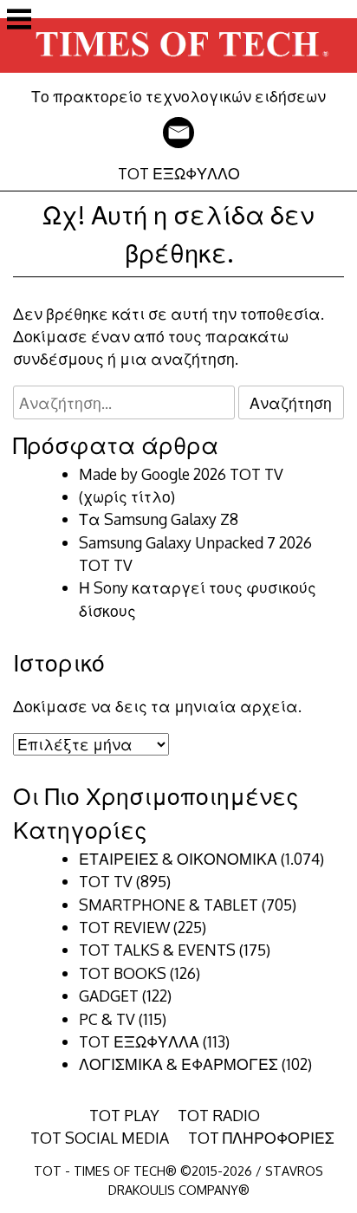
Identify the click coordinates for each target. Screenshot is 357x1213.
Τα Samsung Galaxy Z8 (158, 519)
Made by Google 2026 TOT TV (181, 473)
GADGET (109, 995)
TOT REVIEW (124, 927)
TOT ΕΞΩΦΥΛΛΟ (179, 173)
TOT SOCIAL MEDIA (99, 1137)
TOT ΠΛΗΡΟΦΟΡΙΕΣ (261, 1137)
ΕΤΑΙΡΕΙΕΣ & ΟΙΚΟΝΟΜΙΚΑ (178, 858)
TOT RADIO (219, 1115)
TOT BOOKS (122, 973)
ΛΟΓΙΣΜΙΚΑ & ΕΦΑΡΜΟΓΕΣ (178, 1064)
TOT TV (106, 881)
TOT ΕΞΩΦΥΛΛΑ (139, 1041)
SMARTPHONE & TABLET (168, 904)
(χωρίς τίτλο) (127, 496)
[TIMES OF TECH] (178, 74)
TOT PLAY (124, 1115)
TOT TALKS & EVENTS (157, 949)
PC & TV (107, 1018)
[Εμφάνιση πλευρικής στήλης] (19, 21)
